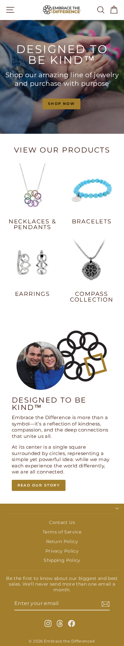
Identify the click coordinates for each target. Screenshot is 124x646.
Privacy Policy (62, 551)
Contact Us (62, 522)
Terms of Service (62, 532)
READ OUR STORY (38, 485)
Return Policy (62, 541)
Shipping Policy (62, 560)
